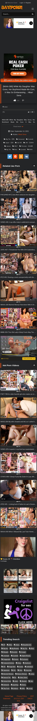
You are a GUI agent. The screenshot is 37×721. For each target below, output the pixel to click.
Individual (30, 666)
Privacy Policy (22, 696)
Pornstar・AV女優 (27, 146)
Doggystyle (6, 659)
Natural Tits (6, 677)
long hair (28, 670)
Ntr (15, 677)
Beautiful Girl (27, 645)
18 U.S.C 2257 (19, 698)
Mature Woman (22, 674)
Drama (16, 659)
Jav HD (19, 142)
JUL (14, 670)
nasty (32, 674)
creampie (6, 655)
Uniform (15, 688)
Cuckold (30, 139)
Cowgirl (23, 652)
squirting (15, 684)
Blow (15, 149)
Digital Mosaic (26, 655)
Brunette (14, 652)
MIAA (30, 149)
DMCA (30, 698)
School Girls (7, 681)
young (30, 688)
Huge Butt (12, 666)
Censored (21, 139)
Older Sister (23, 677)
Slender (24, 681)
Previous (3, 628)
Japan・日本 (9, 142)
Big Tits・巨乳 (10, 139)
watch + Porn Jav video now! (20, 80)
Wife (23, 688)
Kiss (20, 670)
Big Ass (5, 648)
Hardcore (28, 663)
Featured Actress (8, 663)
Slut (31, 681)
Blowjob (5, 652)
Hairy (19, 663)
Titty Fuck (6, 688)
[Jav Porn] (16, 8)
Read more (17, 126)
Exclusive (25, 659)
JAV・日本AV (29, 142)
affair (10, 645)
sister (16, 681)
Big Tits (8, 149)
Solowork (6, 684)
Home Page (9, 696)
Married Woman (8, 674)
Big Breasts (15, 648)
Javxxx (8, 146)
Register (28, 2)
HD (4, 666)
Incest (21, 666)
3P (4, 645)
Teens (24, 684)
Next (33, 628)
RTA (18, 701)
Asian (17, 645)
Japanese (6, 670)
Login (21, 2)
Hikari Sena (22, 134)
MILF (16, 146)
